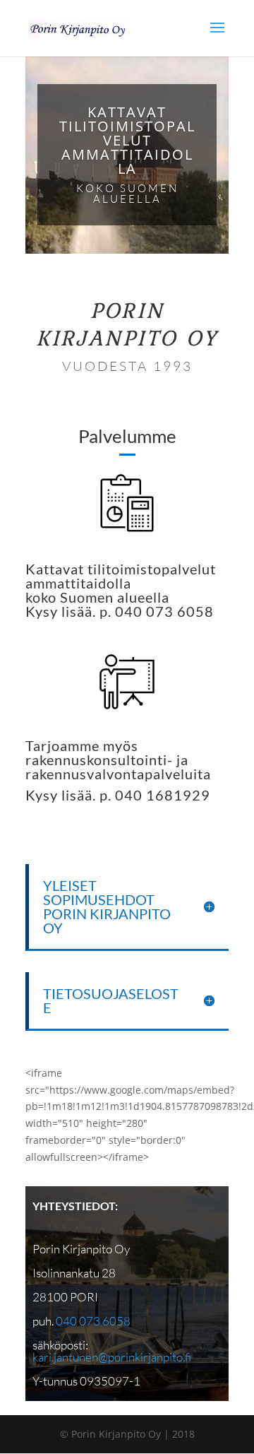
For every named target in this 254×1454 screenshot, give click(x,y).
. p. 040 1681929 (151, 794)
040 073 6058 (93, 1320)
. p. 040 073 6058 (153, 611)
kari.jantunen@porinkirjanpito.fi (111, 1356)
